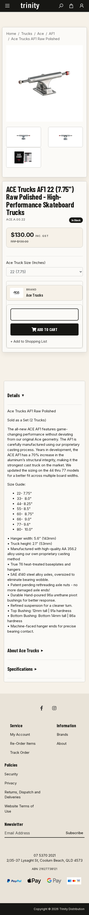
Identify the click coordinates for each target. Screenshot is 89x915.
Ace (40, 33)
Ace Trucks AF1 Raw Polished (35, 39)
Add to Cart (46, 329)
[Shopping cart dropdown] (71, 6)
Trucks (26, 33)
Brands (62, 734)
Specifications (20, 669)
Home (11, 33)
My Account (20, 734)
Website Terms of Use (19, 809)
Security (11, 774)
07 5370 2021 (45, 855)
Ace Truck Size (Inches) (26, 262)
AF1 (52, 33)
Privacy (11, 783)
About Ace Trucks (23, 650)
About (61, 743)
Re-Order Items (23, 743)
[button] (7, 6)
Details (13, 395)
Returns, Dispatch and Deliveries (22, 795)
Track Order (19, 752)
